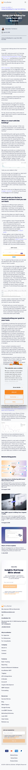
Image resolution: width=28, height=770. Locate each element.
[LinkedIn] (2, 615)
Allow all (14, 392)
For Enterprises (5, 638)
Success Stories (6, 699)
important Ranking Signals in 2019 (11, 56)
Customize (13, 397)
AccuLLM (4, 682)
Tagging (3, 673)
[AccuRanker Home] (6, 2)
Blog (2, 702)
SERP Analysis (5, 687)
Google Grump (5, 707)
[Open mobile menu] (25, 2)
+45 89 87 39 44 (5, 627)
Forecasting (4, 690)
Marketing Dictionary (7, 713)
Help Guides (4, 719)
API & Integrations (6, 676)
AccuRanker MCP (6, 670)
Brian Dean (6, 58)
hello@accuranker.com (8, 612)
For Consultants (6, 641)
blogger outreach (6, 191)
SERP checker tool (21, 239)
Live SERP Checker (6, 710)
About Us (4, 647)
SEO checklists (5, 68)
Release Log (5, 722)
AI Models (4, 679)
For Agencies (5, 635)
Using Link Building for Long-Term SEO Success (14, 9)
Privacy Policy (12, 593)
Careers (3, 650)
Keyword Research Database (9, 667)
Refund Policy (14, 755)
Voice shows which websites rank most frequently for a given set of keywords (13, 408)
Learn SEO (4, 716)
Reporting (4, 664)
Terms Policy (14, 758)
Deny (14, 402)
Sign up (14, 741)
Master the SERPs (6, 7)
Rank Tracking (5, 662)
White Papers (5, 704)
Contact (3, 653)
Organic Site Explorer (7, 685)
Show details (16, 387)
